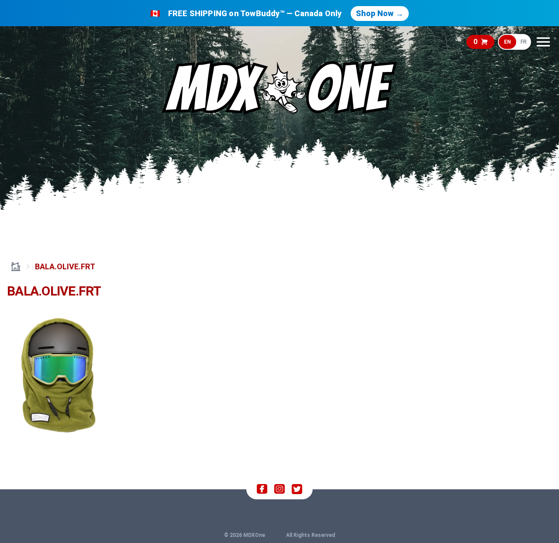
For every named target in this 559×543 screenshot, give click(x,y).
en (507, 42)
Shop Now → (380, 13)
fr (524, 42)
